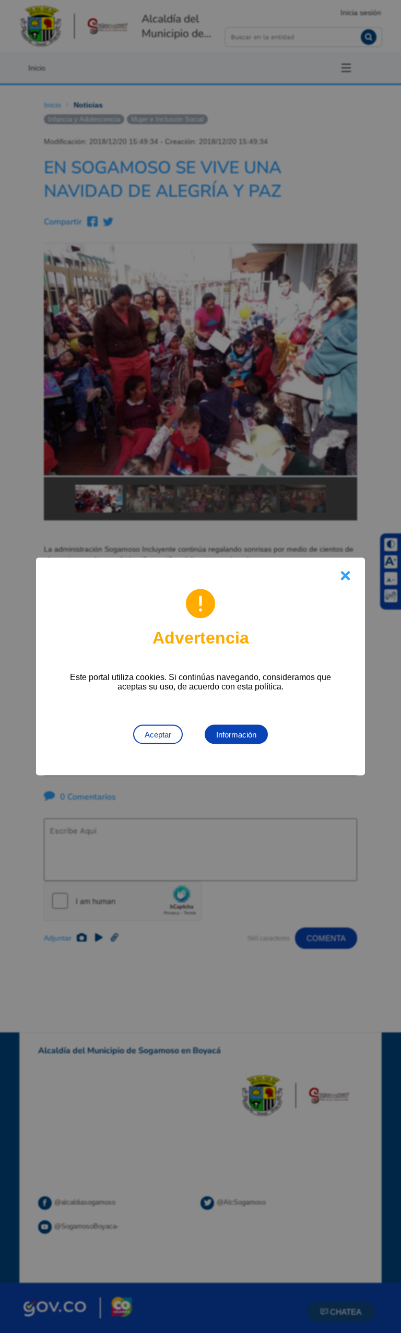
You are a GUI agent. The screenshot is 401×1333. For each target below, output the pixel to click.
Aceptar (158, 734)
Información (236, 734)
